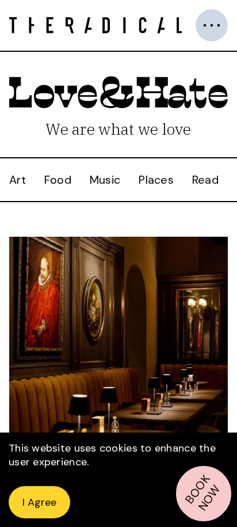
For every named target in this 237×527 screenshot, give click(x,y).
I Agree (39, 502)
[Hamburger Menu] (212, 25)
